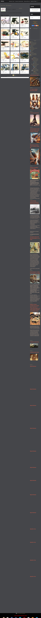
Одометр (3, 28)
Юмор (31, 55)
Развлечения (32, 49)
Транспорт (32, 52)
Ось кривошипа (23, 51)
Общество (35, 63)
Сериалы (32, 50)
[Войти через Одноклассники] (37, 25)
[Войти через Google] (36, 25)
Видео (4, 5)
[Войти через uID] (32, 25)
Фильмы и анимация (33, 53)
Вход (37, 10)
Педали (12, 63)
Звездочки (22, 63)
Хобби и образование (8, 5)
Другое (32, 41)
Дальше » (31, 87)
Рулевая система (23, 28)
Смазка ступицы (4, 51)
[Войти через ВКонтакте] (33, 25)
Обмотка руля (13, 51)
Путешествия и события (34, 48)
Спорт (31, 51)
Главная (2, 5)
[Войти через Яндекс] (35, 25)
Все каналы (35, 72)
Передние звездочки (4, 63)
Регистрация (34, 10)
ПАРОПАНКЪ (2, 1)
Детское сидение (13, 28)
